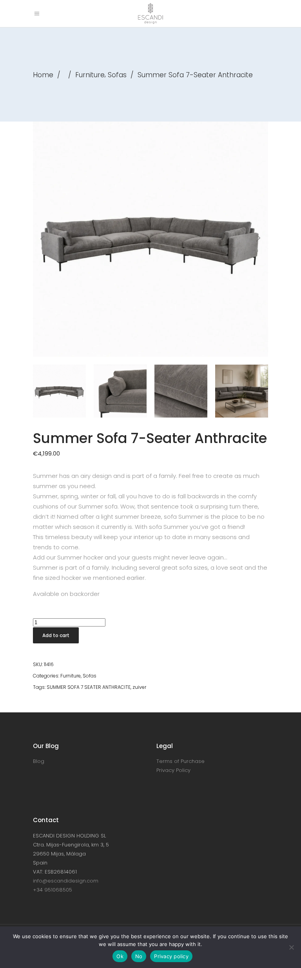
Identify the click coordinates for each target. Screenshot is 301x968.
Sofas (117, 75)
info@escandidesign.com (65, 880)
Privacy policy (171, 956)
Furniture (90, 75)
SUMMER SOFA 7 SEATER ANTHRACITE (89, 687)
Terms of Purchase (180, 761)
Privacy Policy (173, 770)
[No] (291, 947)
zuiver (139, 687)
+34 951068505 (52, 890)
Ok (119, 956)
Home (43, 75)
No (139, 956)
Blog (38, 761)
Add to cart (55, 635)
